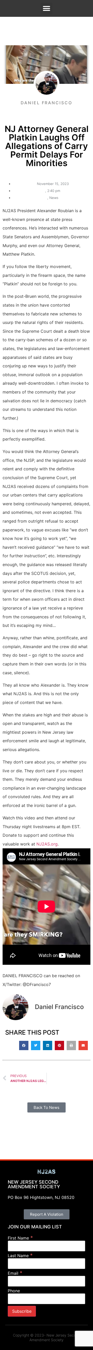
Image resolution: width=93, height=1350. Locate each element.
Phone (14, 1291)
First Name (20, 1237)
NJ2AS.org (47, 844)
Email (15, 1273)
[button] (46, 8)
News (53, 198)
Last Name (20, 1255)
